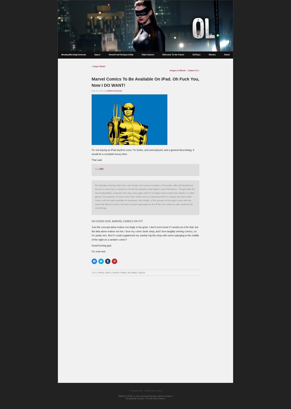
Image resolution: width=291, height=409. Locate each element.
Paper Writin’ (99, 66)
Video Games (147, 55)
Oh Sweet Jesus (136, 273)
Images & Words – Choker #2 (184, 70)
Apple (101, 273)
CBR (101, 169)
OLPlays (196, 55)
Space (97, 55)
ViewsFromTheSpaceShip (121, 55)
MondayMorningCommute (73, 55)
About (227, 55)
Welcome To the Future (173, 55)
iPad (108, 273)
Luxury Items (118, 273)
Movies (212, 55)
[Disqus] (145, 325)
